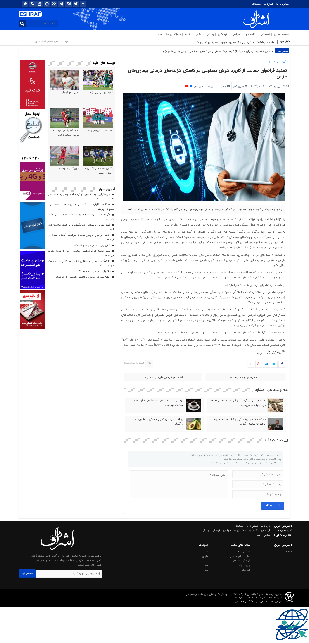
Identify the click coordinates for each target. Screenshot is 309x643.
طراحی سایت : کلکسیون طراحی (251, 602)
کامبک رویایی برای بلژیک (101, 92)
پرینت (211, 86)
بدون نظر (238, 86)
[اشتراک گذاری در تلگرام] (266, 364)
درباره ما (268, 4)
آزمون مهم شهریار (70, 92)
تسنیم (204, 551)
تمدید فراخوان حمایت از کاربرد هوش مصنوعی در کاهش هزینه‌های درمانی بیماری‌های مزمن (207, 73)
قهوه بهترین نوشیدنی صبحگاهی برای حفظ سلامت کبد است (158, 403)
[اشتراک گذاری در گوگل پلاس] (258, 364)
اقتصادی (250, 34)
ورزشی (210, 34)
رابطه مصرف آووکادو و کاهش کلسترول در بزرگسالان (159, 421)
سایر (159, 34)
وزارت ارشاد (243, 565)
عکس (197, 34)
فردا (206, 565)
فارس (205, 556)
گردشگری (245, 570)
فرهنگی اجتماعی (241, 561)
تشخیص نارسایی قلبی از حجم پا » (164, 377)
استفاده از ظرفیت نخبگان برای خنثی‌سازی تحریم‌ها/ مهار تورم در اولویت (236, 42)
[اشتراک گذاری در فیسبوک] (282, 364)
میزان (205, 561)
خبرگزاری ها (243, 551)
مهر (206, 570)
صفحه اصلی (281, 34)
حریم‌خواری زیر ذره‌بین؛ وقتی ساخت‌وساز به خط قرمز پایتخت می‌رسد (237, 403)
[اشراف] (57, 551)
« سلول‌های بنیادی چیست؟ (245, 377)
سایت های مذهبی (240, 556)
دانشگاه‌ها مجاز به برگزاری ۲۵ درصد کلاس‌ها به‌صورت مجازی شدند (240, 421)
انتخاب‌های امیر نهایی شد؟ (99, 130)
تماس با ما (282, 4)
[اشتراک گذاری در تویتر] (274, 364)
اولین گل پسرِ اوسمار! (68, 168)
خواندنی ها (173, 34)
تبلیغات (256, 4)
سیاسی (235, 34)
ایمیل (223, 86)
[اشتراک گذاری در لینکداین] (251, 364)
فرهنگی (222, 34)
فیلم (187, 34)
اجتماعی (264, 34)
